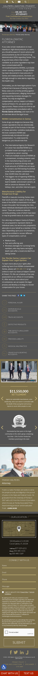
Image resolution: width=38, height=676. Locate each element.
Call (13, 1)
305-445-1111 (21, 12)
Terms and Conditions (12, 664)
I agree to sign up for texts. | (19, 593)
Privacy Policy (24, 592)
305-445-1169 (17, 553)
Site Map (19, 666)
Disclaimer (29, 664)
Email (19, 1)
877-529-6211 (21, 14)
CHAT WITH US (9, 673)
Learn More (12, 508)
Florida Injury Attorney (8, 34)
